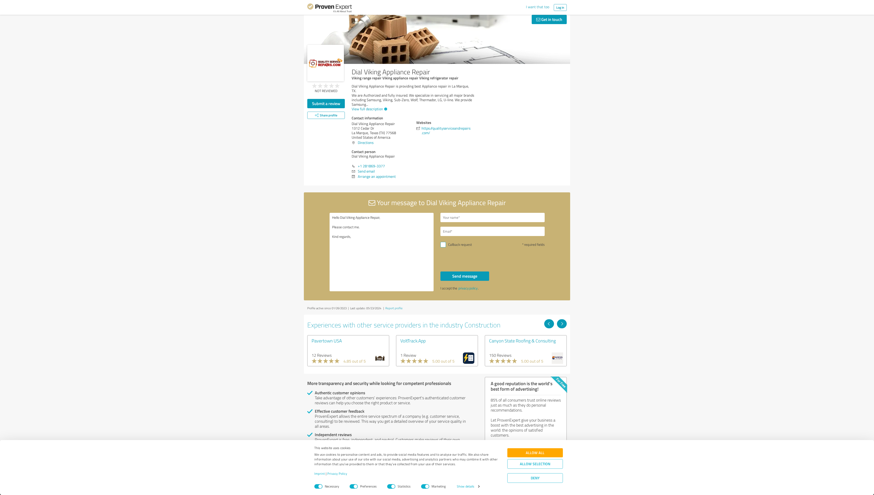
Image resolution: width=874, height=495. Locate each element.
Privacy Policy (337, 474)
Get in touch (551, 19)
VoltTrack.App (413, 340)
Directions (365, 142)
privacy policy (468, 288)
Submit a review (326, 103)
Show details (465, 486)
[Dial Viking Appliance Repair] (325, 63)
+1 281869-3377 (371, 165)
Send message (464, 276)
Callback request (460, 244)
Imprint (319, 474)
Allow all (535, 452)
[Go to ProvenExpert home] (329, 8)
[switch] (354, 486)
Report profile (394, 308)
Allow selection (535, 464)
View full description (367, 108)
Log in (560, 7)
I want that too (537, 6)
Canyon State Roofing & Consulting (522, 340)
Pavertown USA (327, 340)
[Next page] (562, 323)
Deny (535, 478)
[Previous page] (549, 323)
